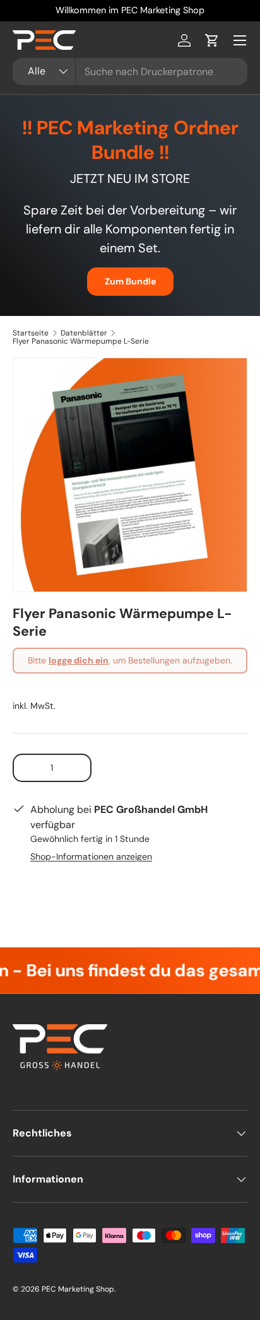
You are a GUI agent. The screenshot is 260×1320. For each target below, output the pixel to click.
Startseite (31, 333)
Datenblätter (84, 333)
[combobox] (130, 71)
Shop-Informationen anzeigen (91, 856)
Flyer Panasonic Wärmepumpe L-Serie (81, 341)
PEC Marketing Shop (78, 1289)
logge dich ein (79, 660)
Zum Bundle (130, 281)
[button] (212, 40)
